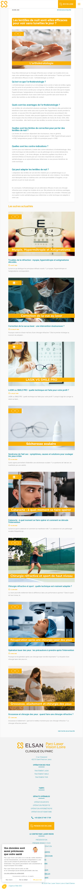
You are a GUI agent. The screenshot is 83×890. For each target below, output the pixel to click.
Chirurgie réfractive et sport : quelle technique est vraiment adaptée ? (40, 586)
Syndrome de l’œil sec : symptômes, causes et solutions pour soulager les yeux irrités (40, 455)
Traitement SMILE (41, 774)
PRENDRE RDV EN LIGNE (43, 826)
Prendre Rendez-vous (41, 843)
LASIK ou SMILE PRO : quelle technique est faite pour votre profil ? (38, 390)
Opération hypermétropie (41, 809)
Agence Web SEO (15, 886)
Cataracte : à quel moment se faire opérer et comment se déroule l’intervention (38, 521)
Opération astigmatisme (41, 812)
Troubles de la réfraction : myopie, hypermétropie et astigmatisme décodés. (38, 261)
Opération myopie (41, 802)
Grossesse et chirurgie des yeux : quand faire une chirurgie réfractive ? (40, 714)
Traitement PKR (41, 777)
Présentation (41, 840)
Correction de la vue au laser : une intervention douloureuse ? (36, 326)
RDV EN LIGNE (68, 4)
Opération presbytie (41, 805)
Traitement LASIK (41, 771)
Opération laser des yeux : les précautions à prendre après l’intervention (41, 650)
